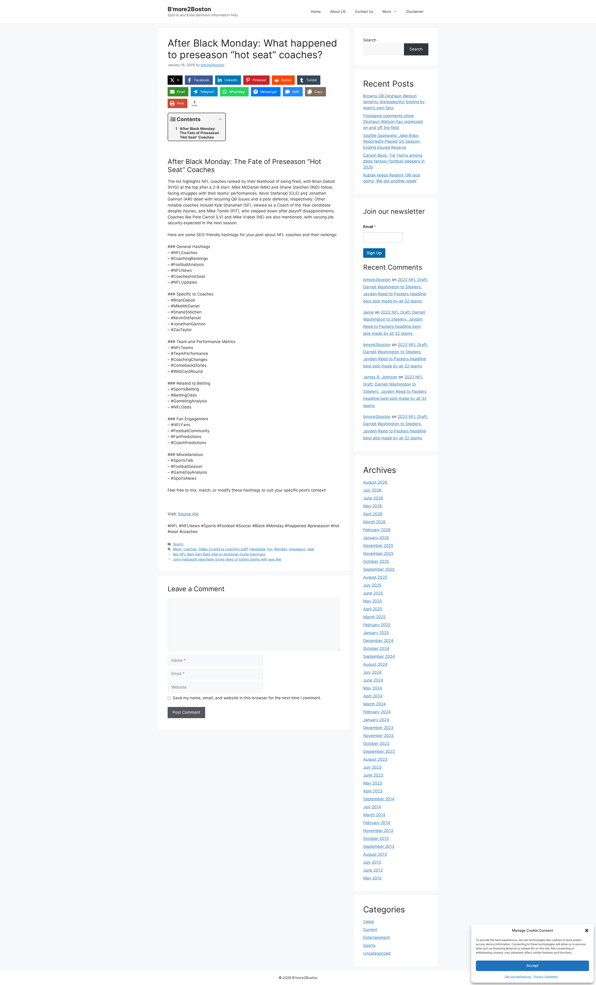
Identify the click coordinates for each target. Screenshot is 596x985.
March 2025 (374, 617)
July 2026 (372, 490)
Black (177, 549)
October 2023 (376, 743)
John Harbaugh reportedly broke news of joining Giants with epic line (227, 559)
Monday (280, 549)
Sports (178, 544)
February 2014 (376, 822)
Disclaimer (415, 11)
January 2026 (376, 537)
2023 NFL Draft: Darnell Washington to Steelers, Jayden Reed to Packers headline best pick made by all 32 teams (395, 391)
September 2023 (379, 751)
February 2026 (377, 529)
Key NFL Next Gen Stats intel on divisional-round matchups (219, 554)
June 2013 (373, 870)
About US (338, 11)
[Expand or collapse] (220, 119)
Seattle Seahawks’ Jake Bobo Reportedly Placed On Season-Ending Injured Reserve (392, 141)
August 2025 (375, 577)
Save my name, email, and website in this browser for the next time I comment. (247, 698)
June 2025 (373, 593)
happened (257, 549)
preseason (297, 549)
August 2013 (375, 854)
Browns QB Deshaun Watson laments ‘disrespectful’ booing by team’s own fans (394, 102)
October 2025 (376, 561)
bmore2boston (377, 279)
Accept (532, 965)
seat (310, 549)
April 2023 (373, 791)
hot (269, 549)
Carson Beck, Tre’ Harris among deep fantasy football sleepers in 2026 (394, 161)
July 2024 (372, 672)
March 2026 (374, 522)
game (368, 312)
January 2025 (376, 632)
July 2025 (372, 585)
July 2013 (372, 862)
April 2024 (373, 696)
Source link (188, 514)
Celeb (368, 921)
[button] (586, 930)
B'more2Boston (189, 9)
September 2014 (378, 799)
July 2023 (372, 767)
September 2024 (379, 656)
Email (369, 226)
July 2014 (372, 807)
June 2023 (373, 775)
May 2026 (372, 506)
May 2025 (372, 601)
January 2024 (376, 719)
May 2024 (372, 688)
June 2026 (373, 498)
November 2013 (378, 830)
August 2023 (375, 759)
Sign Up (374, 253)
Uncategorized (377, 953)
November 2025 (378, 553)
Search (369, 40)
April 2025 (372, 609)
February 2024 (377, 712)
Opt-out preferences (518, 976)
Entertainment (376, 937)
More (387, 11)
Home (316, 11)
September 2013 (378, 846)
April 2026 (373, 514)
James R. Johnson (380, 377)
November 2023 (378, 735)
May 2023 (372, 783)
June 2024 (373, 680)
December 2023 (378, 727)
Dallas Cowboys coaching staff (223, 549)
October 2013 (376, 838)
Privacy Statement (546, 976)
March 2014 (374, 814)
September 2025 (379, 569)
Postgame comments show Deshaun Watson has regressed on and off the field (393, 121)
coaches (190, 549)
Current (370, 929)
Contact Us (364, 11)
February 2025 (376, 624)
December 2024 (378, 640)
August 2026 (375, 482)
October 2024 (376, 648)
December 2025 (378, 545)
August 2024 (375, 664)
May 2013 (372, 878)
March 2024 (374, 704)
